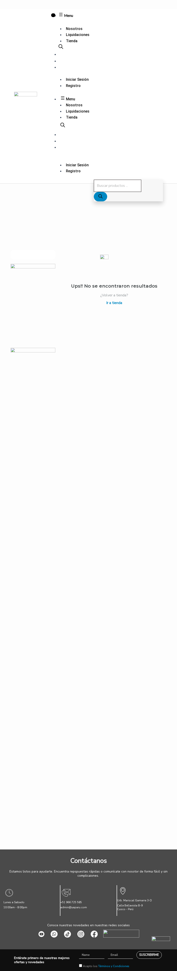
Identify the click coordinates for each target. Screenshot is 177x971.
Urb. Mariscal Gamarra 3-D (134, 900)
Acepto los (106, 966)
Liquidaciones (77, 35)
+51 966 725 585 (71, 902)
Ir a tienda (114, 303)
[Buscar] (100, 196)
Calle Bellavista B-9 (130, 905)
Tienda (71, 41)
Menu (68, 15)
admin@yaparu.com (73, 907)
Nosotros (74, 29)
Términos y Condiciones (113, 966)
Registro (73, 85)
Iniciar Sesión (77, 79)
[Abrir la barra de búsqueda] (61, 47)
